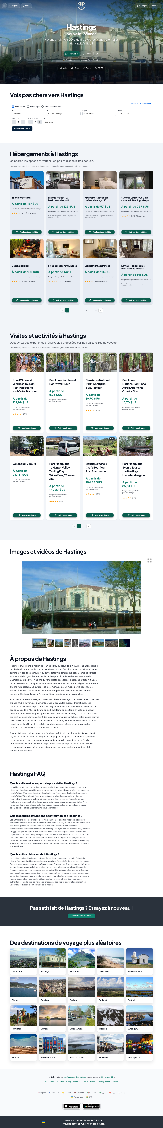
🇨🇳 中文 (112, 1093)
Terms (115, 1082)
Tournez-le (73, 54)
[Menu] (4, 5)
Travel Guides (89, 1082)
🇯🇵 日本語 (122, 1093)
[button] (149, 560)
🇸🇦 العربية (102, 1093)
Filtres (88, 54)
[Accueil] (81, 5)
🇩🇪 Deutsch (79, 1093)
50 (96, 310)
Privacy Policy (104, 1082)
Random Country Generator (68, 1082)
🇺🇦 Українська (77, 1097)
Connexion (155, 6)
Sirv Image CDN (107, 1077)
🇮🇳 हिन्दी (89, 1097)
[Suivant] (100, 310)
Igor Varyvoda (69, 1077)
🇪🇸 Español (66, 1093)
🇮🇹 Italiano (91, 1093)
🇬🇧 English (42, 1093)
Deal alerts (49, 1082)
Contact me (81, 1077)
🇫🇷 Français (54, 1093)
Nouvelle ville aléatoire (81, 916)
